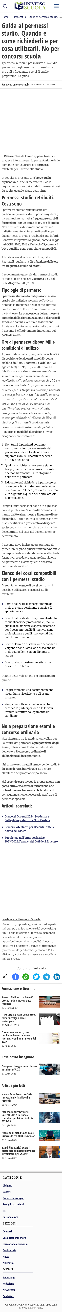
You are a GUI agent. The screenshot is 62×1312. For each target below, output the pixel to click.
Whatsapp (25, 976)
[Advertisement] (31, 122)
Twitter (36, 976)
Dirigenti (7, 1185)
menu (56, 5)
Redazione (8, 1283)
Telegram (46, 976)
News (6, 1256)
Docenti (7, 1192)
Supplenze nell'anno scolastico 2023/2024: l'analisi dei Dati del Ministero (31, 839)
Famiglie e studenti (13, 1204)
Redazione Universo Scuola (15, 84)
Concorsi (7, 1231)
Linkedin (56, 976)
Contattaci (8, 1296)
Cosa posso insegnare (14, 1238)
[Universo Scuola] (30, 9)
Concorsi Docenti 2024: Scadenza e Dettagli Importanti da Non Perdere (27, 818)
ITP (4, 1211)
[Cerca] (5, 6)
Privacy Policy (35, 1307)
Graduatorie (9, 1250)
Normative (9, 1263)
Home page (9, 1277)
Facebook (15, 976)
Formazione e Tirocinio (15, 1244)
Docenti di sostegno (13, 1198)
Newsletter (9, 1290)
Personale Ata (10, 1217)
